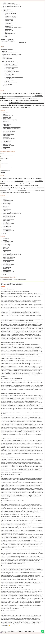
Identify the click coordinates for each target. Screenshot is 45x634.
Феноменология (6, 147)
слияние (24, 105)
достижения (8, 96)
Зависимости (6, 121)
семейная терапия (11, 105)
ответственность (5, 100)
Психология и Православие (9, 131)
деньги (40, 93)
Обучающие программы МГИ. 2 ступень (12, 128)
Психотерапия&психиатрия (9, 138)
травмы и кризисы (15, 107)
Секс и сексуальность (7, 139)
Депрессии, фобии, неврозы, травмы (11, 119)
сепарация (20, 105)
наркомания (6, 98)
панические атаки (23, 100)
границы (37, 93)
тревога (22, 107)
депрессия (3, 96)
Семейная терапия (7, 141)
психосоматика (4, 103)
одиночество (35, 98)
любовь (2, 98)
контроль (33, 96)
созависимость (30, 105)
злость (27, 96)
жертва (13, 96)
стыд (40, 105)
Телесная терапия (7, 144)
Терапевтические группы (8, 145)
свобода (2, 105)
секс (5, 105)
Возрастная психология (8, 115)
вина (11, 93)
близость (7, 93)
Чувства (4, 148)
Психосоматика (6, 135)
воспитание (16, 93)
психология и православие (34, 100)
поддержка (28, 100)
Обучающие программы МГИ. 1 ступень (11, 127)
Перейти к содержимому (7, 49)
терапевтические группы (4, 107)
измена (30, 96)
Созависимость (6, 142)
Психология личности (8, 132)
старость (37, 105)
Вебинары (5, 114)
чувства (27, 107)
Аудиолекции (6, 112)
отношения (14, 100)
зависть (24, 96)
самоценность (39, 103)
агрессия (2, 93)
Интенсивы (5, 122)
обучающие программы (27, 98)
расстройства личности (28, 103)
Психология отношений (8, 134)
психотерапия (15, 103)
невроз (20, 98)
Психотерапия (6, 137)
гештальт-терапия (28, 93)
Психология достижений (8, 129)
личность (39, 96)
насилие (16, 98)
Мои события (6, 125)
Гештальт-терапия (7, 118)
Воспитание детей (7, 117)
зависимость (19, 96)
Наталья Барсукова (7, 40)
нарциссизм (11, 98)
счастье (42, 105)
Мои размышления (7, 124)
